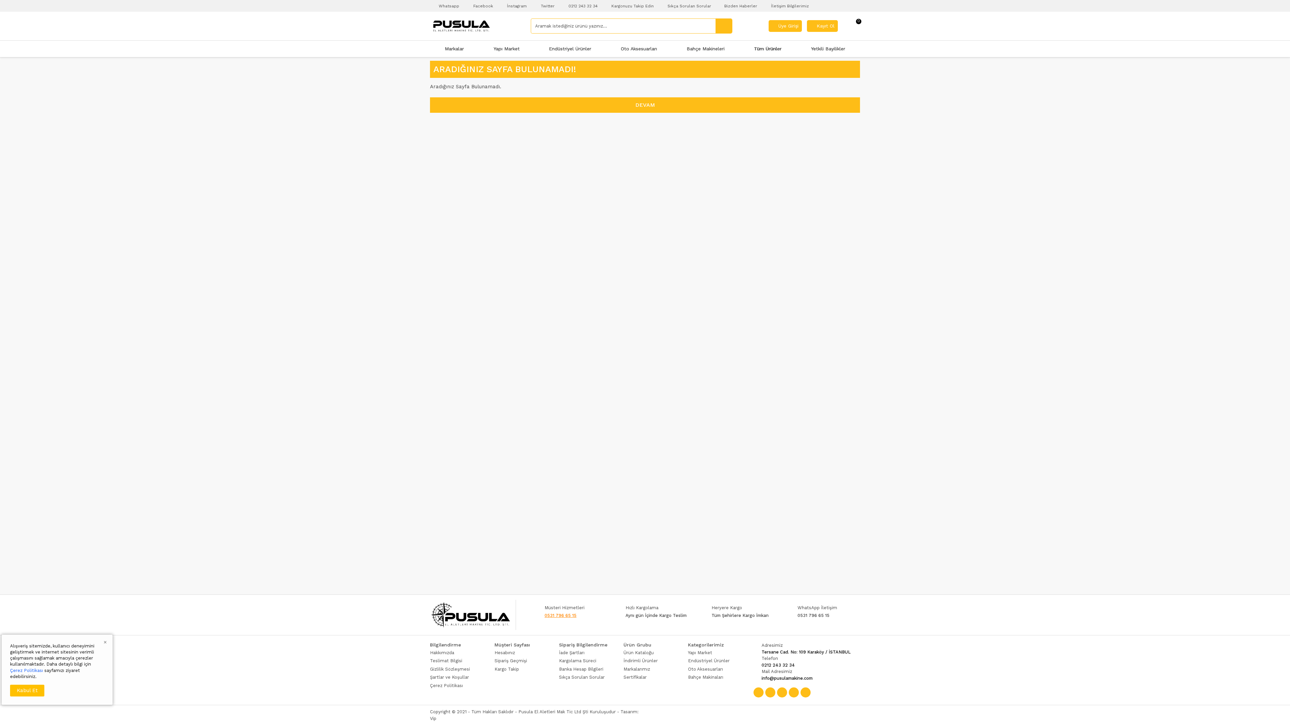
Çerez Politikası (26, 670)
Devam (645, 105)
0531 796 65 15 (560, 615)
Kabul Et (27, 690)
